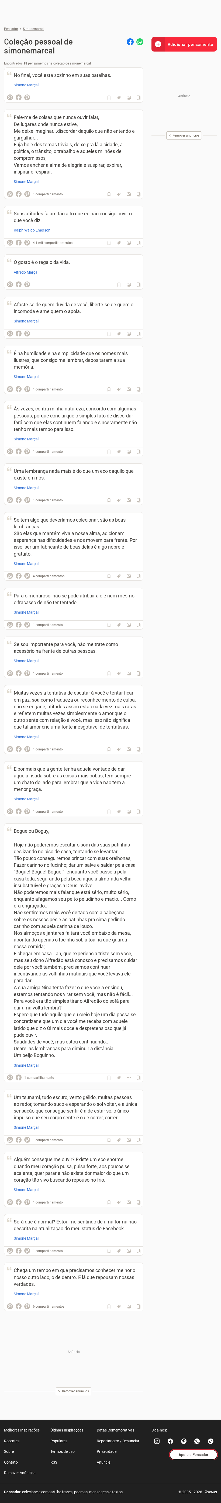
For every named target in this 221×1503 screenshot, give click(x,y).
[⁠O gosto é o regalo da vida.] (129, 284)
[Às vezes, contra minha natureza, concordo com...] (129, 451)
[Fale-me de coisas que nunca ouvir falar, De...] (129, 194)
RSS (53, 1462)
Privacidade (106, 1451)
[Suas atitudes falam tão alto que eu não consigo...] (129, 243)
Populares (58, 1441)
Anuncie (103, 1462)
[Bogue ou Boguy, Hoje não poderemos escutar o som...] (129, 1077)
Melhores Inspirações (22, 1430)
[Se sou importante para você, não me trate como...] (129, 673)
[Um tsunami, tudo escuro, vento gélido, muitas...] (129, 1140)
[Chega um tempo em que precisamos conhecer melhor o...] (129, 1306)
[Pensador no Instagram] (156, 1441)
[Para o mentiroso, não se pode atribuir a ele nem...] (129, 625)
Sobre (9, 1451)
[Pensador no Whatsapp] (197, 1441)
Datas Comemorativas (115, 1430)
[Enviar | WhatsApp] (139, 41)
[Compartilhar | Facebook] (130, 41)
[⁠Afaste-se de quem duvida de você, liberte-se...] (129, 333)
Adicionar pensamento (190, 44)
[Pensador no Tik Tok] (210, 1441)
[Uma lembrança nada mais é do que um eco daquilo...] (129, 500)
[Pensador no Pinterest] (183, 1441)
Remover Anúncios (19, 1473)
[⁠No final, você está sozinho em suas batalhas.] (129, 97)
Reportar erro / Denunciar (118, 1441)
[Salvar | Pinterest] (27, 97)
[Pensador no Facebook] (170, 1441)
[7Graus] (211, 1492)
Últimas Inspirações (66, 1430)
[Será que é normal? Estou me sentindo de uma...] (129, 1251)
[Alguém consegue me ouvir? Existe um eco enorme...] (129, 1202)
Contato (11, 1462)
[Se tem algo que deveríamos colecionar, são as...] (129, 576)
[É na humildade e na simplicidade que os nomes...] (129, 389)
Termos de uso (62, 1451)
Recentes (11, 1441)
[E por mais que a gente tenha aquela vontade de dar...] (129, 811)
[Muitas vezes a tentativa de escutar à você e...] (129, 749)
